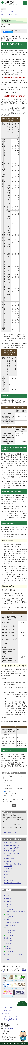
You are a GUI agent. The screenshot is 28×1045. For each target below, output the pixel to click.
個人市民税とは (9, 861)
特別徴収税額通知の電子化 (12, 883)
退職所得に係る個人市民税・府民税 (15, 911)
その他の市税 (8, 941)
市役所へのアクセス (8, 1010)
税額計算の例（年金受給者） (13, 851)
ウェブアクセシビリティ (9, 1016)
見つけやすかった (10, 780)
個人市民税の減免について (12, 845)
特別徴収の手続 (9, 880)
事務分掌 (7, 896)
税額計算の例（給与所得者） (13, 848)
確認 (14, 805)
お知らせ (7, 893)
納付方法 (7, 946)
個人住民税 (15, 14)
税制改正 (7, 914)
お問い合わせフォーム (10, 832)
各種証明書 (7, 898)
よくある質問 (9, 917)
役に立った (8, 791)
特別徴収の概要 (9, 858)
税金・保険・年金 (5, 14)
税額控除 (7, 874)
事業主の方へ (9, 909)
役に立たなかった (10, 795)
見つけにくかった (10, 785)
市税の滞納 (8, 949)
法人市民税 (7, 919)
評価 (6, 927)
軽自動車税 (7, 938)
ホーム (2, 11)
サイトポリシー (7, 1013)
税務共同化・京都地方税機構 (13, 954)
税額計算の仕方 (9, 877)
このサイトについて (8, 1007)
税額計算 (7, 906)
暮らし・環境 (10, 11)
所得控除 (7, 871)
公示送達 (7, 960)
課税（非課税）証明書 (11, 842)
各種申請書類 (9, 932)
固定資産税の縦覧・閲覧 (12, 930)
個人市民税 (7, 901)
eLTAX (6, 957)
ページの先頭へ (22, 1004)
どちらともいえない (10, 783)
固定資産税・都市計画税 (11, 922)
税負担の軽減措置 (10, 925)
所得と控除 (8, 904)
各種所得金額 (8, 868)
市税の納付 (7, 943)
